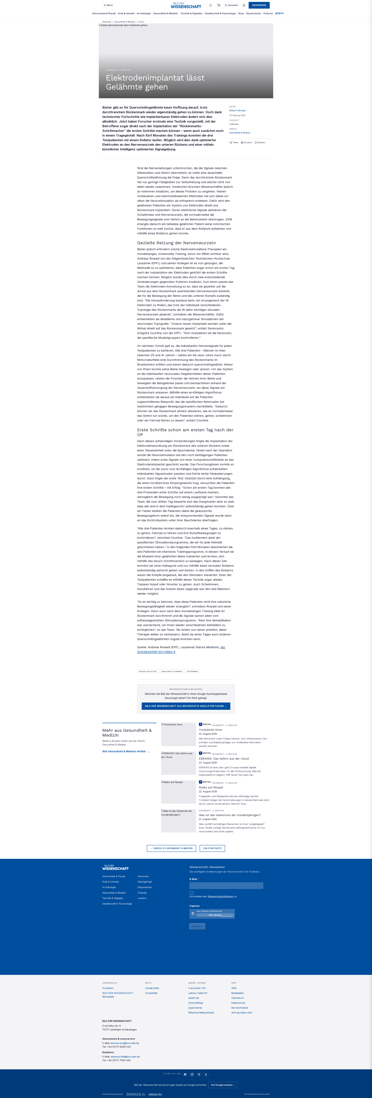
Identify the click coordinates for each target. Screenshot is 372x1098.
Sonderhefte (152, 988)
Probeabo (107, 988)
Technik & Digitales (191, 13)
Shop (241, 13)
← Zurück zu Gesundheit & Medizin (171, 848)
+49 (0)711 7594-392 (119, 1060)
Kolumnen (143, 876)
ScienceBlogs (195, 1002)
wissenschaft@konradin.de (125, 1056)
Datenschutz (238, 1002)
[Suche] (210, 5)
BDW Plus (280, 13)
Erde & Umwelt (126, 13)
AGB (233, 988)
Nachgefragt (145, 881)
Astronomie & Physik (104, 13)
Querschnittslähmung (171, 671)
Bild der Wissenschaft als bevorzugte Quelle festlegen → (186, 706)
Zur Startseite (212, 848)
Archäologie (144, 13)
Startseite (106, 22)
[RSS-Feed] (206, 1074)
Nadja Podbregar (237, 110)
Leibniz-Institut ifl (197, 993)
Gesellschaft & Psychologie (220, 13)
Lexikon (142, 898)
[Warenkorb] (218, 5)
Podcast (268, 13)
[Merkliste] (243, 5)
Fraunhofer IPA (197, 988)
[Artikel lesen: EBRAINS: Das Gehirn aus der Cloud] (215, 764)
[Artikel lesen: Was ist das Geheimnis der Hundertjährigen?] (215, 821)
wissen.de (193, 997)
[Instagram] (192, 1074)
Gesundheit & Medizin (165, 13)
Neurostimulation (148, 671)
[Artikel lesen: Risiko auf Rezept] (215, 793)
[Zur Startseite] (186, 5)
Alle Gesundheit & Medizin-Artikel (124, 751)
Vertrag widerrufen (241, 1012)
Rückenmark (192, 671)
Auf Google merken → (223, 1084)
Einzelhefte (151, 993)
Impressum (237, 997)
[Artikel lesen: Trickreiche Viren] (215, 735)
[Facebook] (185, 1074)
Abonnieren (259, 5)
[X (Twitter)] (199, 1074)
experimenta (195, 1007)
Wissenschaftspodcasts (201, 1012)
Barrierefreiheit (239, 1007)
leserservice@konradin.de (125, 1043)
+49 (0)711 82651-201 (119, 1046)
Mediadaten (237, 993)
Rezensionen (253, 13)
